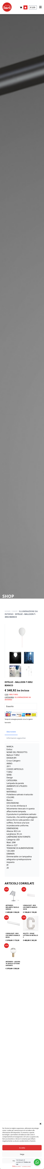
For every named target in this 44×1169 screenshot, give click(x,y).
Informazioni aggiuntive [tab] (16, 738)
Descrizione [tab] (11, 732)
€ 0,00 (33, 7)
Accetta (22, 1148)
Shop (14, 611)
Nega (22, 1154)
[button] (40, 1124)
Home (7, 611)
